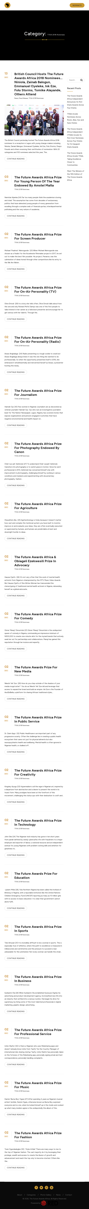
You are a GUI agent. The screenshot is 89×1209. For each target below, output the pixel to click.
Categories (31, 1195)
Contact (68, 1195)
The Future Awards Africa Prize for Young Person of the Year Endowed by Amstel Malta (38, 181)
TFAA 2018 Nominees (36, 98)
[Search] (81, 80)
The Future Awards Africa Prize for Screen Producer (38, 236)
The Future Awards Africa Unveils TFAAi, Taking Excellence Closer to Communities (75, 159)
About (19, 1195)
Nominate (77, 5)
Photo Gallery (45, 1195)
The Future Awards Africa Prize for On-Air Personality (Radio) (38, 340)
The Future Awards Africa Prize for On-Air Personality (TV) (38, 289)
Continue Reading (16, 159)
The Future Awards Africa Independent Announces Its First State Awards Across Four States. (75, 102)
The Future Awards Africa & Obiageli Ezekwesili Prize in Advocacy (35, 561)
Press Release (23, 98)
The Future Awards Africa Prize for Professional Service (38, 1032)
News (16, 98)
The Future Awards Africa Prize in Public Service (38, 719)
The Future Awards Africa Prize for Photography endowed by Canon (38, 448)
